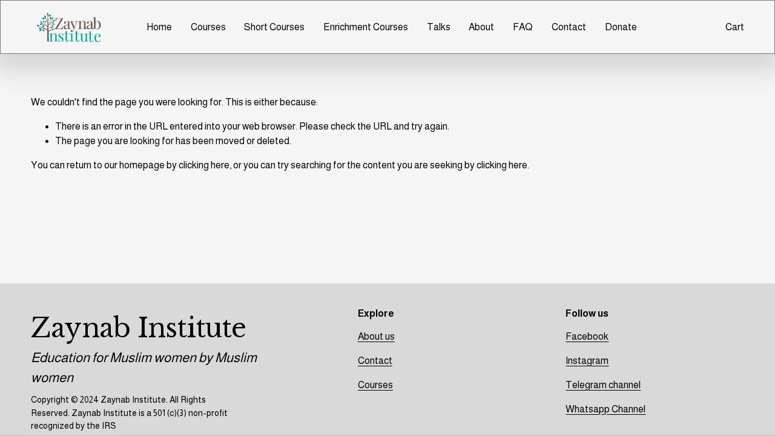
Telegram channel (603, 385)
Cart (734, 27)
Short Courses (274, 27)
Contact (569, 27)
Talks (438, 27)
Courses (208, 27)
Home (159, 27)
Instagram (587, 360)
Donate (621, 27)
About (481, 27)
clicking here (204, 165)
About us (376, 336)
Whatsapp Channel (605, 409)
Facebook (587, 336)
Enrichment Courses (365, 27)
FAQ (523, 27)
